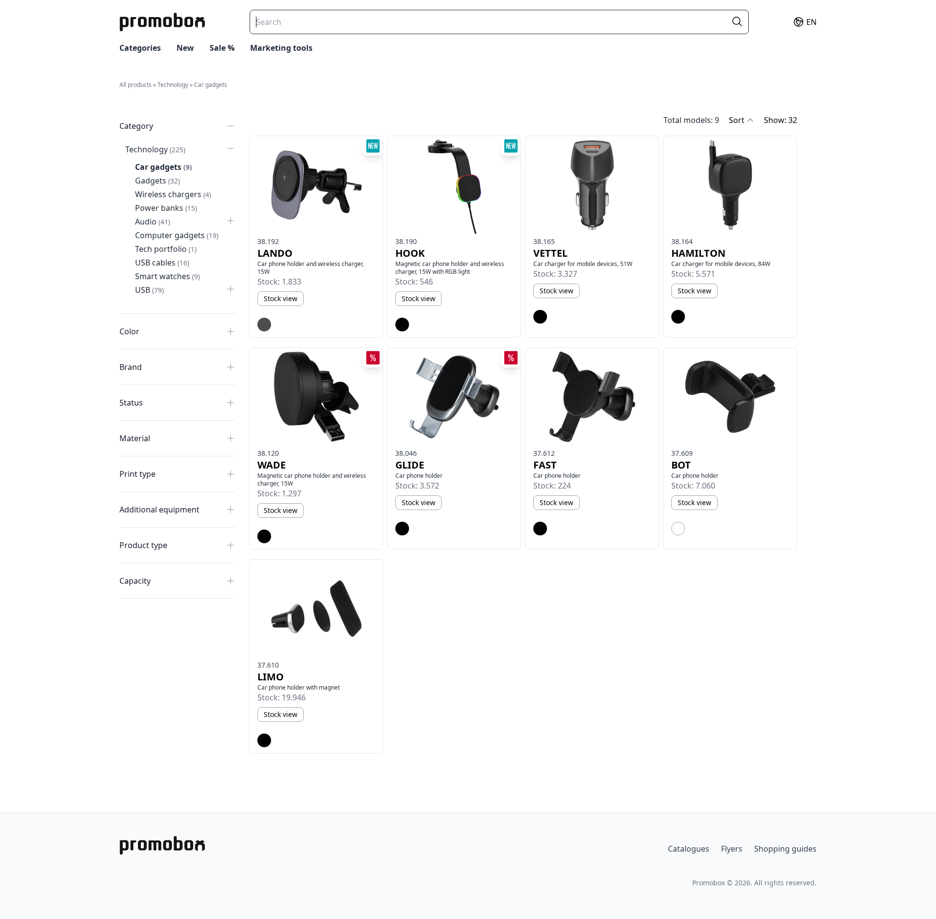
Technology (172, 85)
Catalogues (688, 848)
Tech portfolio (165, 249)
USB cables (162, 262)
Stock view (280, 298)
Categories (140, 47)
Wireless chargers (173, 194)
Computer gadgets (176, 235)
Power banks (166, 208)
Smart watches (167, 276)
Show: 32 (780, 120)
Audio (152, 221)
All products (135, 85)
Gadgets (157, 180)
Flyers (731, 848)
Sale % (222, 47)
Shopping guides (785, 848)
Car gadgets (210, 85)
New (185, 47)
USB (149, 290)
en (811, 22)
